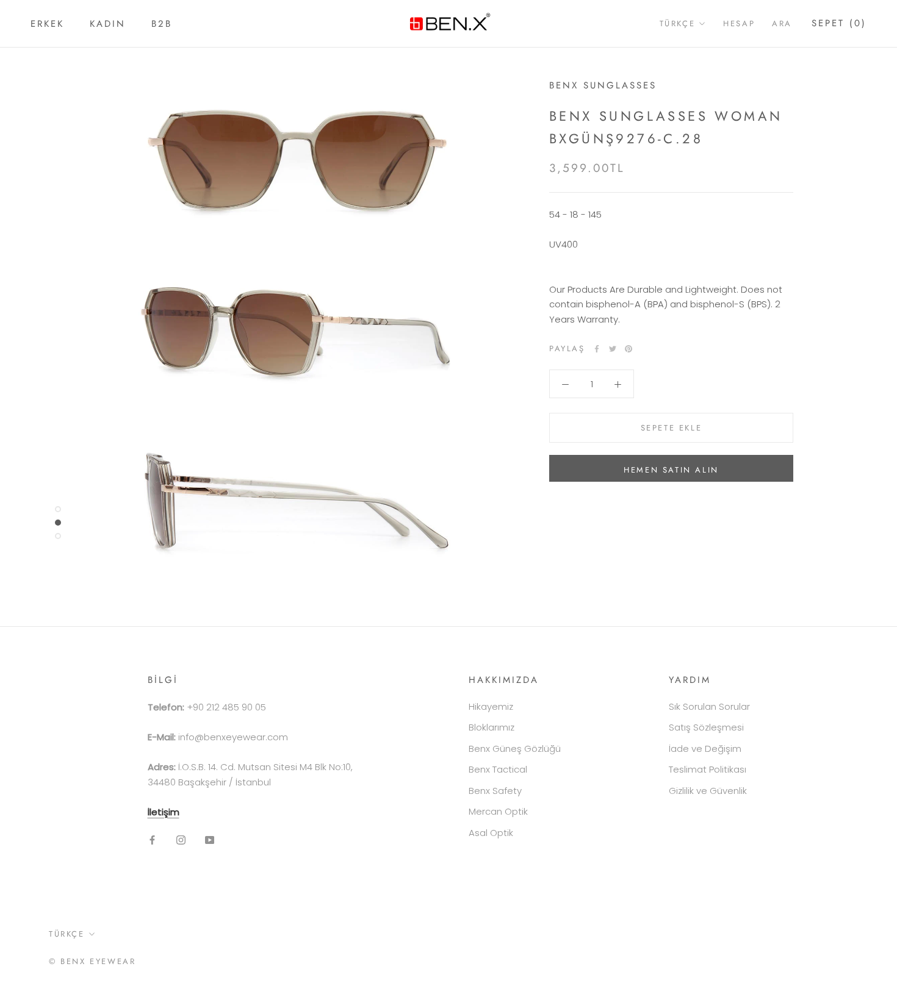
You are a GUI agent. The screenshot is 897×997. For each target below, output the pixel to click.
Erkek (47, 23)
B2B (161, 23)
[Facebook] (596, 348)
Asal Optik (491, 832)
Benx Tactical (498, 769)
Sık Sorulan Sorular (709, 706)
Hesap (739, 23)
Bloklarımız (491, 727)
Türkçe (678, 23)
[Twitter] (612, 348)
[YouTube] (209, 839)
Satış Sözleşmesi (706, 727)
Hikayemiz (491, 706)
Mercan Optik (498, 811)
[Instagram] (181, 839)
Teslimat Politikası (707, 769)
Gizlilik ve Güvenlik (708, 790)
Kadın (108, 23)
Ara (782, 23)
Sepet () (839, 23)
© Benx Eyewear (92, 961)
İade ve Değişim (705, 748)
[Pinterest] (628, 348)
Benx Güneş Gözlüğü (515, 748)
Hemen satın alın (671, 470)
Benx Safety (495, 790)
